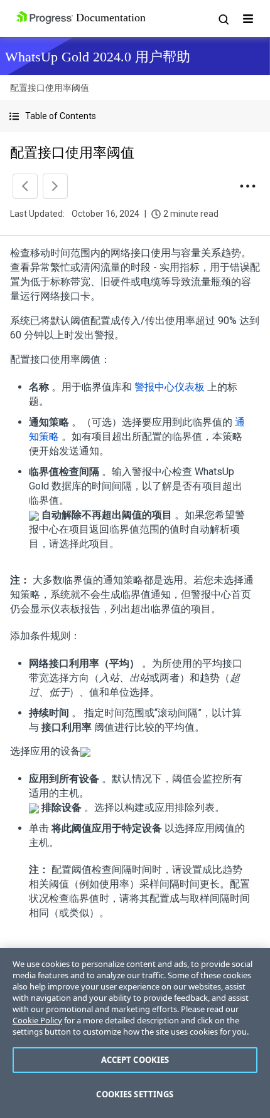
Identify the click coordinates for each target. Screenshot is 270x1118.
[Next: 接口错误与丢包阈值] (55, 186)
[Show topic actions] (247, 186)
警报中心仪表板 (169, 387)
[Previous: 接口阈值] (25, 186)
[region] (135, 1033)
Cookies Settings (134, 1094)
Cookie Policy (37, 1020)
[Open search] (222, 19)
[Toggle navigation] (248, 19)
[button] (135, 116)
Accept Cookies (135, 1059)
